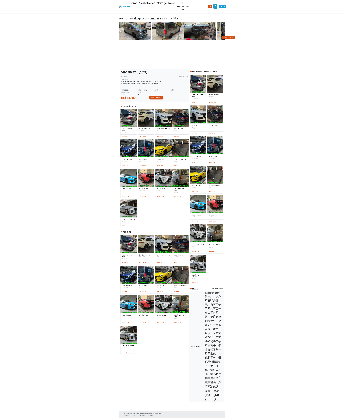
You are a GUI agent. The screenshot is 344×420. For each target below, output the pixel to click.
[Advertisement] (172, 54)
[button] (135, 31)
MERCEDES (156, 18)
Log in (215, 6)
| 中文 (183, 6)
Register (222, 6)
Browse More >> (217, 289)
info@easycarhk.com (145, 415)
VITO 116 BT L (174, 18)
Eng (179, 6)
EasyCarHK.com (142, 413)
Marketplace (138, 18)
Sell (210, 6)
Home (123, 18)
